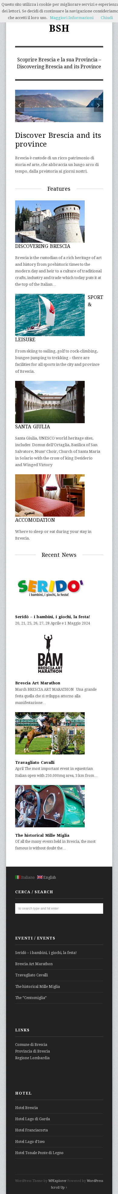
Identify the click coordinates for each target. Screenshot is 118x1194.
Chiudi (107, 17)
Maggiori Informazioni (71, 17)
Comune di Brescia (31, 1045)
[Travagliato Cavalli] (50, 753)
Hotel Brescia (26, 1108)
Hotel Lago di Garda (32, 1119)
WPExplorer (57, 1181)
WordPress (95, 1181)
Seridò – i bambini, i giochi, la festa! (52, 617)
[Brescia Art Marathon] (50, 674)
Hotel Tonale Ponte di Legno (39, 1153)
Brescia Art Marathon (37, 683)
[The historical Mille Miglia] (50, 826)
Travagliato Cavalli (34, 762)
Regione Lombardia (32, 1058)
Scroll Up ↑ (59, 1187)
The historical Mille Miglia (42, 835)
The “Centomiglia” (31, 998)
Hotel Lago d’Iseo (30, 1142)
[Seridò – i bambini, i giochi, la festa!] (50, 607)
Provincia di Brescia (32, 1051)
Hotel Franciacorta (31, 1130)
